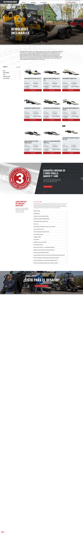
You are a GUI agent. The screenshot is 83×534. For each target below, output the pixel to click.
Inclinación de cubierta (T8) (69, 78)
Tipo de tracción (6, 78)
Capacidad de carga (6, 76)
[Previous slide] (1, 178)
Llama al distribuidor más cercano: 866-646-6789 (72, 0)
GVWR (4, 74)
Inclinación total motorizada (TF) (52, 108)
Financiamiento (33, 2)
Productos (23, 2)
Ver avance (33, 90)
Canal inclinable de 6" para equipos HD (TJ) (31, 142)
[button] (43, 2)
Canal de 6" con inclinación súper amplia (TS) (52, 142)
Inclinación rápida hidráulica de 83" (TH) (71, 108)
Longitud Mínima (6, 72)
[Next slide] (82, 178)
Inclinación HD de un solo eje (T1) (32, 78)
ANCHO (4, 70)
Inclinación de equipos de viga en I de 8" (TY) (71, 138)
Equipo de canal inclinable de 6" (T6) (51, 79)
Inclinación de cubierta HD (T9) (32, 108)
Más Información (48, 186)
